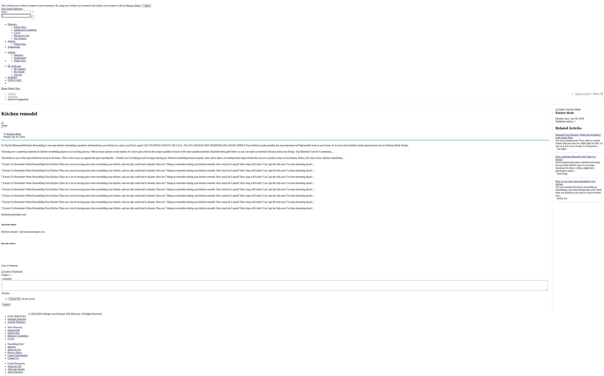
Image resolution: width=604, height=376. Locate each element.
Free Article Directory (12, 8)
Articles (11, 41)
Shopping (12, 96)
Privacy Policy (134, 5)
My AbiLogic (14, 66)
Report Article (582, 93)
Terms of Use (14, 349)
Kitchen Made (14, 134)
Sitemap (12, 347)
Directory (12, 24)
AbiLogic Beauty (16, 369)
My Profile (19, 71)
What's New (20, 27)
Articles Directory (16, 322)
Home (4, 88)
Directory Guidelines (18, 336)
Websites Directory (17, 319)
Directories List (21, 35)
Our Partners (20, 38)
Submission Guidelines (25, 30)
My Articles (19, 69)
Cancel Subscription (18, 355)
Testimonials (14, 47)
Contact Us (13, 358)
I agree (147, 6)
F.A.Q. (17, 32)
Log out (18, 74)
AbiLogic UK (15, 366)
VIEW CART (15, 80)
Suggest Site (14, 330)
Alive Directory (15, 372)
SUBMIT (12, 77)
